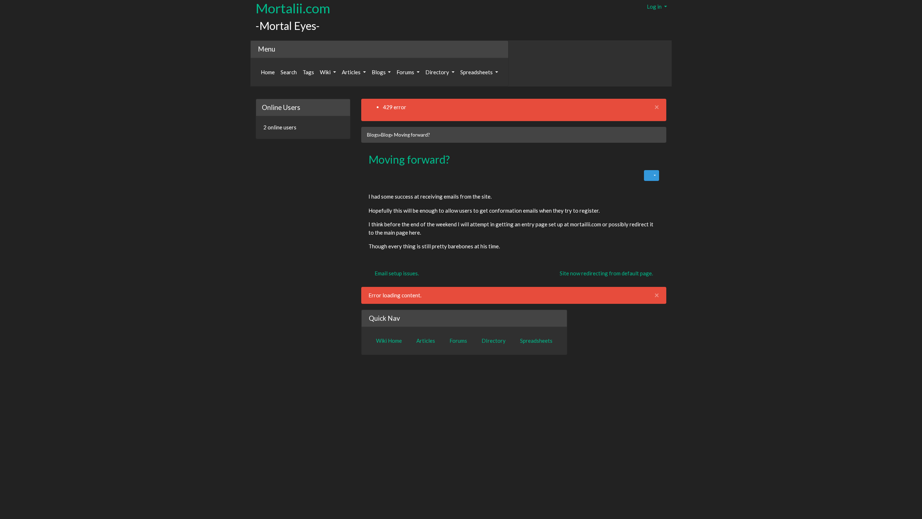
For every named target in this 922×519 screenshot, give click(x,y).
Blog (386, 135)
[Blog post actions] (651, 175)
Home (268, 72)
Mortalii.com (293, 8)
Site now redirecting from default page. (607, 273)
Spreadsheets (477, 72)
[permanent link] (455, 161)
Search (289, 72)
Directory (437, 72)
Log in (655, 6)
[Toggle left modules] (258, 94)
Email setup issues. (396, 273)
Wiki (326, 72)
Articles (352, 72)
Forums (406, 72)
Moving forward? (409, 159)
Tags (308, 72)
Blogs (379, 72)
